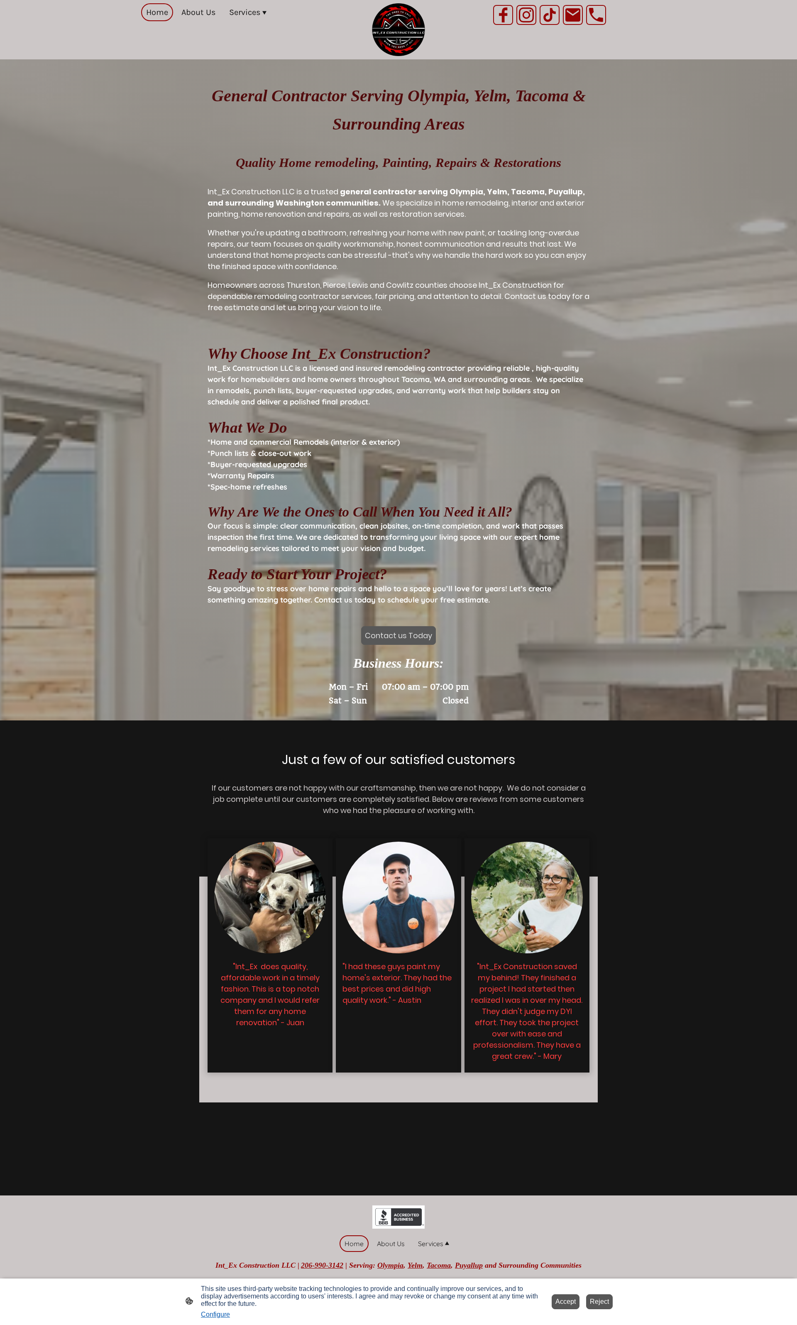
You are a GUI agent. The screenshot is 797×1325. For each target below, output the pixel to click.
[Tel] (596, 15)
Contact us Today (398, 635)
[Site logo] (398, 29)
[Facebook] (503, 15)
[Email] (573, 15)
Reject (599, 1301)
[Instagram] (526, 15)
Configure (215, 1314)
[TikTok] (550, 15)
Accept (565, 1301)
